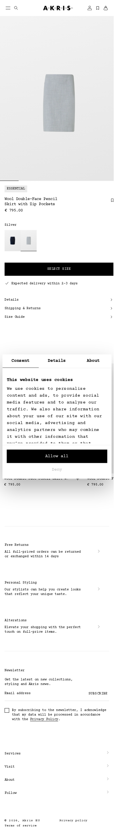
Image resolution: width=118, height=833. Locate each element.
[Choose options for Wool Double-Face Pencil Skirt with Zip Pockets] (77, 479)
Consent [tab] (20, 360)
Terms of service (21, 826)
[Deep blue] (13, 240)
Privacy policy (73, 820)
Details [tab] (57, 360)
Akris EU (31, 820)
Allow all (56, 456)
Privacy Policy (44, 719)
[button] (57, 753)
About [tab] (93, 360)
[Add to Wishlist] (109, 202)
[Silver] (29, 240)
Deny (57, 469)
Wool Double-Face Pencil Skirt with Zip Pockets (36, 479)
